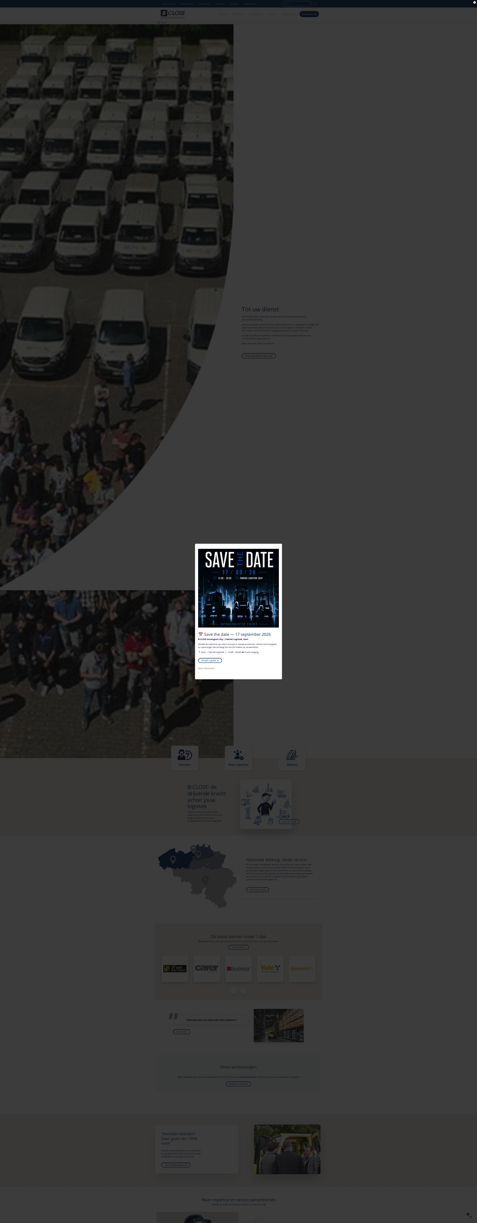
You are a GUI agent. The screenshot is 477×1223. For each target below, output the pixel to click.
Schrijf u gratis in (210, 660)
